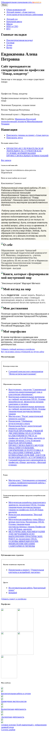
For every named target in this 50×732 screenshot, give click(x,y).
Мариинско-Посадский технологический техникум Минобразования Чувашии (21, 121)
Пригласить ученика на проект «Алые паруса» (27, 135)
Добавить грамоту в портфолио (13, 599)
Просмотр (19, 40)
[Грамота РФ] (9, 630)
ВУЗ (8, 29)
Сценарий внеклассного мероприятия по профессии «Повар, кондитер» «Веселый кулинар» (27, 462)
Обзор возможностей (16, 9)
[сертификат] (9, 654)
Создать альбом (8, 729)
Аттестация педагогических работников (24, 14)
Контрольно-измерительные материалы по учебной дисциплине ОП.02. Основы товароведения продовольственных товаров (27, 410)
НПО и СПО (12, 26)
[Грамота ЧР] (26, 630)
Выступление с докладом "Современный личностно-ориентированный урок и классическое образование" (27, 392)
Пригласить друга (14, 137)
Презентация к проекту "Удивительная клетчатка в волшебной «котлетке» (26, 571)
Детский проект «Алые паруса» (20, 12)
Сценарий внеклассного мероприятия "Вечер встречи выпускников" (26, 372)
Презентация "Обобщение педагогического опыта (20, 422)
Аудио (9, 45)
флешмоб (13, 592)
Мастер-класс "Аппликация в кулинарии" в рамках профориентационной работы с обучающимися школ (28, 482)
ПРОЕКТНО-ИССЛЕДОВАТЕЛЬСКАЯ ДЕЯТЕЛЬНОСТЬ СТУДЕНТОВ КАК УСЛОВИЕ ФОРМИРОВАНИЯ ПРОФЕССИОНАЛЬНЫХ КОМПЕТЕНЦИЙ (27, 152)
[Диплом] (26, 654)
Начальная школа (14, 21)
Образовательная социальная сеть (21, 2)
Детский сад (12, 19)
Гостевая (10, 43)
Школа (9, 24)
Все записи (6, 160)
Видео (9, 47)
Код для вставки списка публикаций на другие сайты (22, 351)
